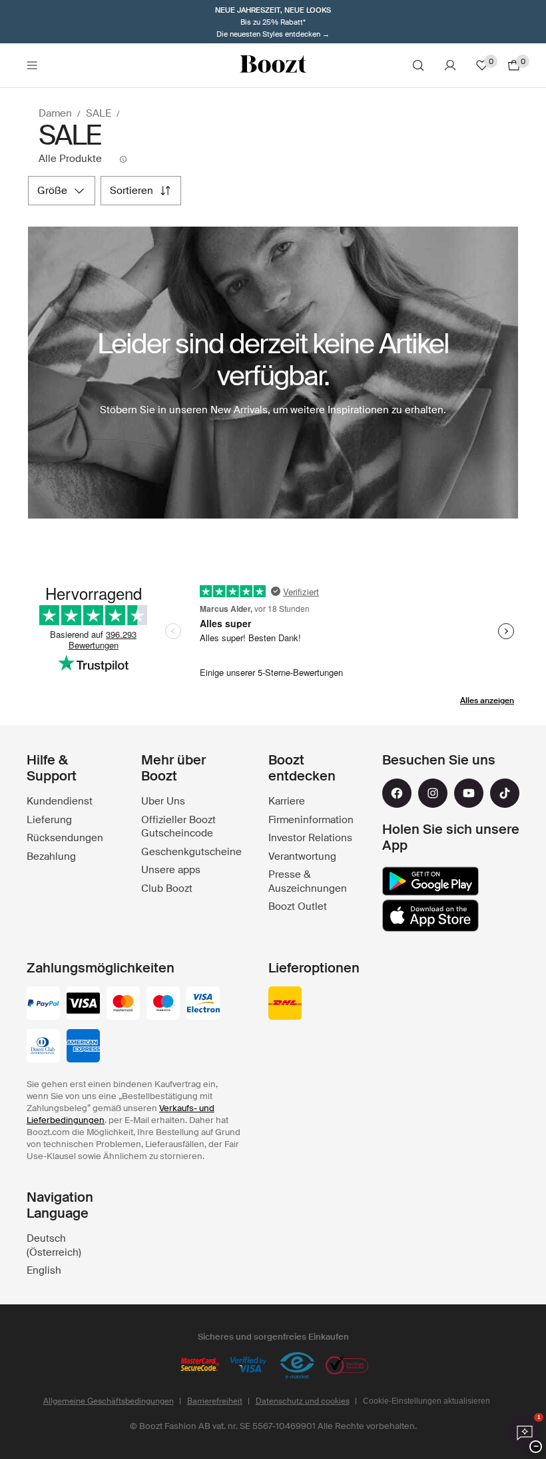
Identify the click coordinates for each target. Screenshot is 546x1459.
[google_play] (430, 881)
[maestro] (163, 1004)
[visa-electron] (203, 1004)
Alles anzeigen (487, 700)
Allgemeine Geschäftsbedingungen (108, 1401)
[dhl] (285, 1004)
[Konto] (450, 65)
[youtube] (468, 793)
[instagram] (432, 793)
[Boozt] (273, 65)
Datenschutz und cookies (303, 1401)
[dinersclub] (43, 1047)
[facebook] (396, 793)
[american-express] (83, 1047)
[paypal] (43, 1004)
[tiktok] (504, 793)
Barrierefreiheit (214, 1401)
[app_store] (430, 915)
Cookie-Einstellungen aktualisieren (426, 1401)
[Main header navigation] (32, 65)
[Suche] (418, 65)
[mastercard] (123, 1004)
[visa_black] (83, 1004)
